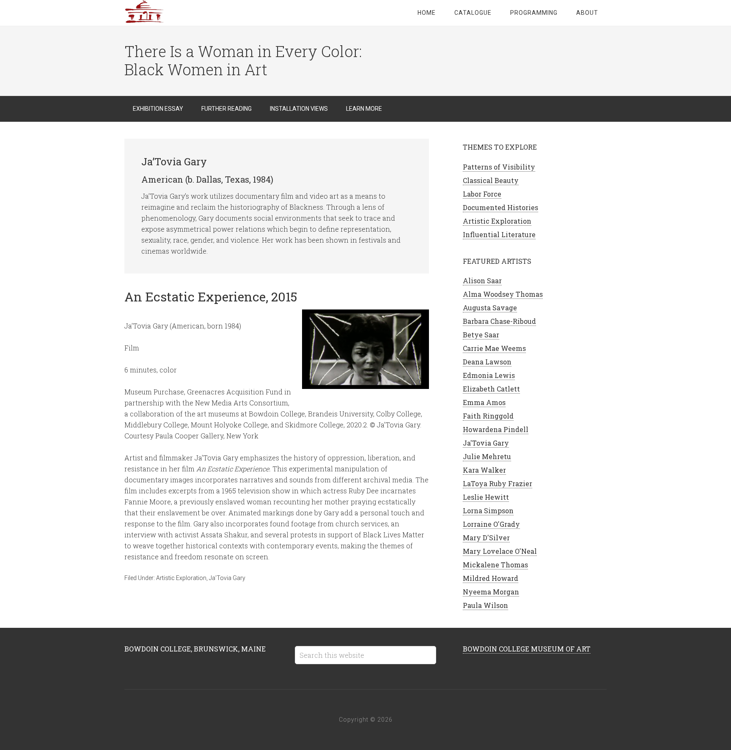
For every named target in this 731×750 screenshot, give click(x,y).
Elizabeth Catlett (491, 388)
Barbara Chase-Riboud (499, 321)
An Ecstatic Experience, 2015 (210, 296)
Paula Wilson (485, 605)
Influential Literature (499, 234)
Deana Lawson (487, 361)
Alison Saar (482, 280)
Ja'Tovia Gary (227, 578)
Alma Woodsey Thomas (503, 294)
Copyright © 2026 (366, 719)
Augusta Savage (490, 307)
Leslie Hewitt (486, 497)
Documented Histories (500, 207)
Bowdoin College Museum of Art (527, 648)
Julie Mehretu (487, 456)
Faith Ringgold (488, 415)
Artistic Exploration (181, 578)
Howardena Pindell (495, 429)
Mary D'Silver (486, 537)
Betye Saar (481, 334)
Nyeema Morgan (491, 591)
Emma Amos (484, 402)
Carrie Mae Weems (494, 348)
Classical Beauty (491, 180)
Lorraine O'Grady (491, 524)
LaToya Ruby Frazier (497, 483)
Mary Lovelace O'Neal (500, 551)
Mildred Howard (490, 578)
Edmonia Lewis (489, 375)
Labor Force (482, 193)
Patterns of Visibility (499, 166)
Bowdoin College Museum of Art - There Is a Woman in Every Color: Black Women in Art (192, 12)
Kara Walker (484, 469)
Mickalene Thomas (495, 564)
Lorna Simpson (488, 510)
